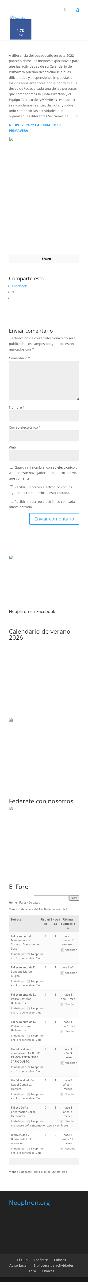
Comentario (19, 358)
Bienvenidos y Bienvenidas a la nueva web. (21, 1139)
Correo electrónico (25, 427)
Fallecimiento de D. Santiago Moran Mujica (23, 971)
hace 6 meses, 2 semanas (68, 940)
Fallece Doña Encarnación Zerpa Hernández (23, 1112)
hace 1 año (68, 967)
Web (12, 447)
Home (13, 902)
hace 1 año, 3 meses (68, 1053)
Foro (32, 1271)
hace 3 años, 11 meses (67, 1139)
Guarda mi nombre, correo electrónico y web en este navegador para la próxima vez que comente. (43, 473)
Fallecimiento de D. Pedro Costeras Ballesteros (23, 999)
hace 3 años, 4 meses (68, 1084)
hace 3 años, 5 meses (68, 1112)
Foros (23, 902)
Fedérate (41, 1260)
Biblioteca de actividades (54, 1265)
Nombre (17, 407)
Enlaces (60, 1260)
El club (22, 1260)
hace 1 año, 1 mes (68, 997)
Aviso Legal (18, 1265)
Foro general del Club (28, 958)
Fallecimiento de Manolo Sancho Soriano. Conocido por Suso (25, 942)
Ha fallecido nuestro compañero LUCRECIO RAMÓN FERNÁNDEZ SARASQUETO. (25, 1055)
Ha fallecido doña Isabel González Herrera (22, 1084)
